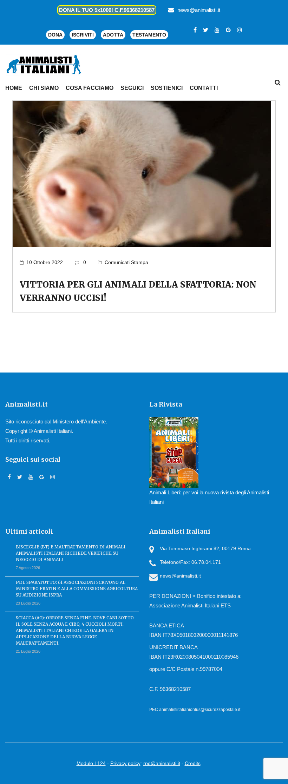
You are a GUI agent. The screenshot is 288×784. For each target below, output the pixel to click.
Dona (55, 35)
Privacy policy (125, 763)
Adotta (113, 35)
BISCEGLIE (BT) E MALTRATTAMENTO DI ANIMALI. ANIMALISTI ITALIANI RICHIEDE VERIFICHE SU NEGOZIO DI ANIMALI (71, 553)
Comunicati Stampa (126, 262)
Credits (193, 763)
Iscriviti (83, 35)
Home (13, 88)
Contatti (204, 88)
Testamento (149, 35)
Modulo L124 (91, 763)
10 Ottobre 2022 (44, 262)
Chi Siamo (44, 88)
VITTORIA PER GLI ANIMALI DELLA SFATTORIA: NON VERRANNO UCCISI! (138, 291)
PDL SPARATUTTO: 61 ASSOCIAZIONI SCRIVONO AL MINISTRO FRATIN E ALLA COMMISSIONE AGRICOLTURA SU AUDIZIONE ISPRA (77, 589)
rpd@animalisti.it (161, 763)
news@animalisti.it (198, 10)
